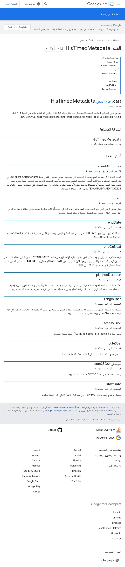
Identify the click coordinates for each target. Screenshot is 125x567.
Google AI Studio (31, 471)
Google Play (34, 486)
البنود (119, 551)
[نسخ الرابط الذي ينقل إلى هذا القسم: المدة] (112, 199)
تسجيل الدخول (10, 4)
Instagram (75, 465)
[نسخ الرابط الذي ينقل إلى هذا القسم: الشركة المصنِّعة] (96, 130)
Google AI (116, 533)
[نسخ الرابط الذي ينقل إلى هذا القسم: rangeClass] (101, 299)
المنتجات (100, 40)
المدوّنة (78, 455)
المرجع (82, 40)
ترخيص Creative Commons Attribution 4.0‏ (72, 407)
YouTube (76, 481)
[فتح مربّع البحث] (46, 4)
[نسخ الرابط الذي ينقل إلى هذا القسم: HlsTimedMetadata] (89, 140)
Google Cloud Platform (109, 528)
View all (36, 491)
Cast (103, 4)
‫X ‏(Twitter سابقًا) (73, 476)
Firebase (36, 465)
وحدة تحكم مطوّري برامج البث (108, 455)
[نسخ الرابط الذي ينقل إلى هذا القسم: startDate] (103, 384)
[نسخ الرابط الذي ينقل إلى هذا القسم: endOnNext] (100, 247)
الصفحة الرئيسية (111, 14)
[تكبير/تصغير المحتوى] (103, 58)
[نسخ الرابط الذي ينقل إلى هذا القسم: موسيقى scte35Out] (91, 364)
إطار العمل (104, 101)
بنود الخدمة (116, 460)
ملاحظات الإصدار (114, 465)
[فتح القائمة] (118, 4)
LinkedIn (76, 471)
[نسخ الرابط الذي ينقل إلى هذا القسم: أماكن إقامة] (102, 156)
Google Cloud (33, 481)
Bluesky (77, 460)
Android (36, 455)
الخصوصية (109, 551)
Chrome (36, 460)
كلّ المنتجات (116, 538)
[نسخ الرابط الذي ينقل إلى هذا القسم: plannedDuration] (93, 275)
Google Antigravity (30, 476)
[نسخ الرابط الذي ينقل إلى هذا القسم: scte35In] (105, 344)
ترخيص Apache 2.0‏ (112, 410)
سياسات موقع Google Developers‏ (60, 410)
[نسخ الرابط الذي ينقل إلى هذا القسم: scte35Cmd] (100, 323)
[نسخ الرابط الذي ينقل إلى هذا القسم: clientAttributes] (95, 167)
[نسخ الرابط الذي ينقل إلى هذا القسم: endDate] (104, 223)
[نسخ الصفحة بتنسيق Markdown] (51, 48)
